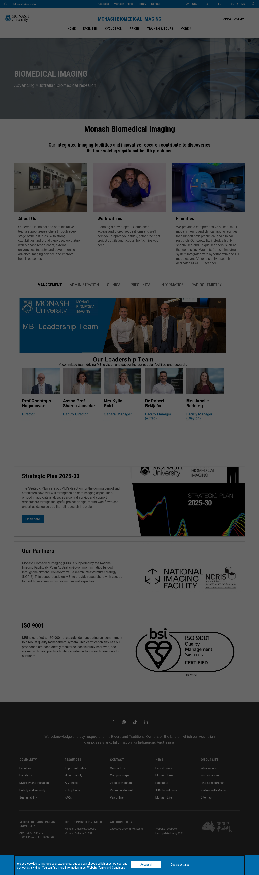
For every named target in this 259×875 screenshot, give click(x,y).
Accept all (146, 865)
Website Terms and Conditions (106, 867)
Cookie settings (180, 865)
